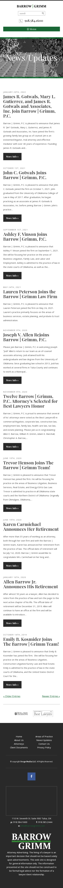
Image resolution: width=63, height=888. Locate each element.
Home (19, 736)
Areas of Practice (44, 736)
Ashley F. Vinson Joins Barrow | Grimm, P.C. (25, 236)
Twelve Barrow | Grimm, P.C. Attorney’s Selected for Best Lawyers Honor (30, 401)
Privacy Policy (44, 747)
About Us (19, 740)
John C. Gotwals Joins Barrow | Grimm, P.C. (24, 175)
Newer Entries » (51, 696)
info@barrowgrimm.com (31, 825)
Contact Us (44, 743)
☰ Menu (31, 29)
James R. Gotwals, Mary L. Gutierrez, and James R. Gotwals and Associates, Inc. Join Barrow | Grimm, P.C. (29, 106)
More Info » (12, 156)
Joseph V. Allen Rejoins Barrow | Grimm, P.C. (26, 337)
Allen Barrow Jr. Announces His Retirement (30, 584)
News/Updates (44, 740)
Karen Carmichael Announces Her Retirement (31, 526)
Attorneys (19, 743)
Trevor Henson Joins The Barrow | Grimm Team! (28, 465)
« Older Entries (11, 696)
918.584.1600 (34, 20)
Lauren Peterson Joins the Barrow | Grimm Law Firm (30, 294)
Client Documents (19, 747)
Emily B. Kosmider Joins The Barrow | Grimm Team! (31, 641)
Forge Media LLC (28, 762)
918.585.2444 (44, 822)
